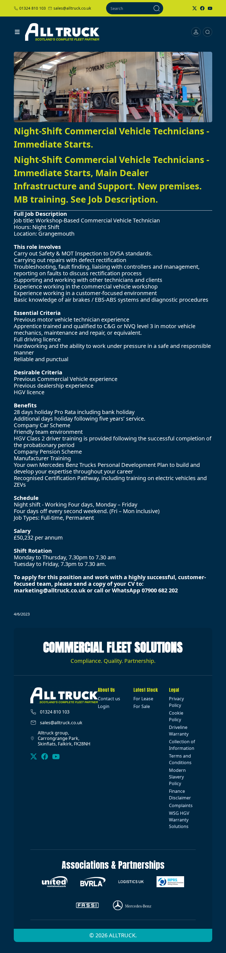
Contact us (109, 699)
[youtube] (56, 756)
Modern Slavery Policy (177, 776)
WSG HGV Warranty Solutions (179, 819)
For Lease (143, 699)
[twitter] (33, 756)
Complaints (181, 805)
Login (103, 706)
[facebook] (44, 756)
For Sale (141, 706)
